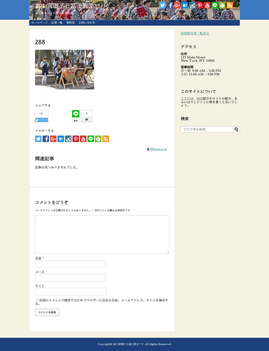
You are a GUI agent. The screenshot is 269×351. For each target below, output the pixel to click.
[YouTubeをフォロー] (207, 5)
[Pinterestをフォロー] (200, 5)
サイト (40, 286)
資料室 (70, 22)
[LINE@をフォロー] (214, 5)
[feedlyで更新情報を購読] (222, 5)
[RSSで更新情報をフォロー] (229, 5)
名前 (39, 258)
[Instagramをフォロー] (192, 5)
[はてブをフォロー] (185, 5)
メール (41, 272)
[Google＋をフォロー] (177, 5)
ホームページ (39, 22)
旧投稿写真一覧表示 (195, 33)
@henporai (158, 149)
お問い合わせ (87, 22)
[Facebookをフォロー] (170, 5)
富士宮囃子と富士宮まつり (70, 6)
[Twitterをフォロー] (162, 5)
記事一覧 (56, 22)
